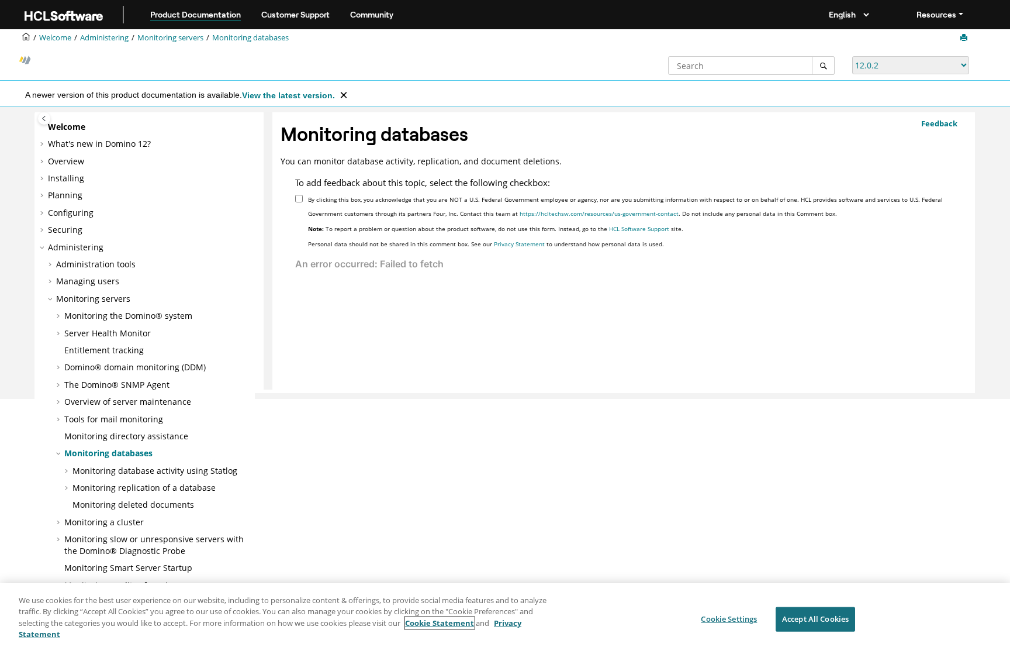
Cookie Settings (729, 619)
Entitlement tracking (104, 350)
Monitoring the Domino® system (128, 315)
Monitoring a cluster (104, 522)
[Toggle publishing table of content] (44, 118)
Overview (66, 161)
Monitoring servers (170, 38)
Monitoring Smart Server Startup (128, 567)
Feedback (939, 123)
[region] (505, 618)
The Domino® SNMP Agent (117, 384)
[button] (43, 127)
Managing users (87, 281)
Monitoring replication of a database (144, 487)
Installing (66, 178)
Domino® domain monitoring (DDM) (135, 367)
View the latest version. (288, 95)
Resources (936, 14)
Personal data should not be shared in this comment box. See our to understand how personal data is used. (486, 244)
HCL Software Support (639, 229)
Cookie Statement (439, 623)
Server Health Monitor (107, 333)
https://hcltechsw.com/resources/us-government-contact (599, 213)
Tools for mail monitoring (113, 419)
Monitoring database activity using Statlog (154, 470)
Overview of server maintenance (127, 401)
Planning (65, 195)
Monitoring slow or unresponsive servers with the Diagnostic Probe (154, 544)
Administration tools (96, 264)
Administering (104, 38)
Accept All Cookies (815, 619)
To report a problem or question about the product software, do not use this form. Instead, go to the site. (495, 229)
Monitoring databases (250, 38)
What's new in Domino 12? (99, 143)
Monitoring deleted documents (133, 504)
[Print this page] (965, 38)
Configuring (71, 212)
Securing (65, 229)
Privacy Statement (519, 244)
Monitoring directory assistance (126, 436)
